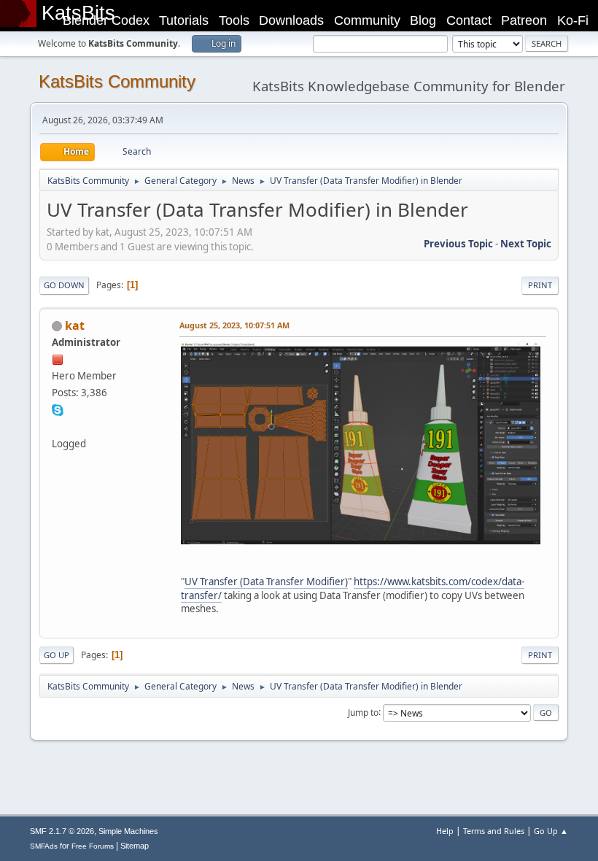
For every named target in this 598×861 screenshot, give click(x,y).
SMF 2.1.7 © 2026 (62, 831)
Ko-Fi (573, 20)
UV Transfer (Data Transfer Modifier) (266, 581)
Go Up (56, 654)
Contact (469, 20)
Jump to (363, 712)
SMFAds (44, 846)
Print (540, 284)
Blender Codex (106, 20)
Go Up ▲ (551, 830)
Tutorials (184, 20)
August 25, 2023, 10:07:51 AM (234, 325)
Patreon (524, 20)
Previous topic (458, 243)
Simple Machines (128, 831)
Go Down (64, 284)
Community (367, 20)
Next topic (525, 243)
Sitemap (134, 845)
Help (445, 830)
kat (75, 325)
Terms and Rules (493, 830)
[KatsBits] (57, 426)
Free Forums (92, 846)
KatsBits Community (117, 81)
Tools (234, 20)
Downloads (291, 20)
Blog (423, 20)
